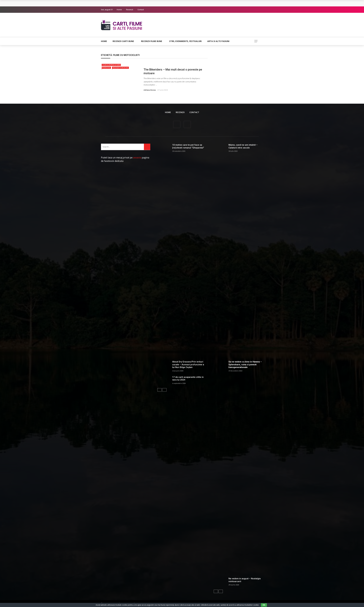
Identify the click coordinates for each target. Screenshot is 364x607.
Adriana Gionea (150, 90)
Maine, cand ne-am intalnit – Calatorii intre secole (243, 146)
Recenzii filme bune (151, 41)
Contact (140, 9)
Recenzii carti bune (123, 41)
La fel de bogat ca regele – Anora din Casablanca (129, 3)
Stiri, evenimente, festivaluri (185, 41)
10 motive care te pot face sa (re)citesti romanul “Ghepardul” (188, 146)
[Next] (164, 390)
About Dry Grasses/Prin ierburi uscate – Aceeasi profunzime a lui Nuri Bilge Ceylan (188, 364)
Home (119, 9)
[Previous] (159, 390)
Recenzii (129, 9)
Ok (264, 605)
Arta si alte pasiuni (218, 41)
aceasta (137, 157)
